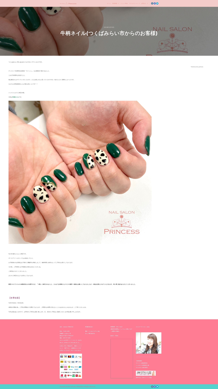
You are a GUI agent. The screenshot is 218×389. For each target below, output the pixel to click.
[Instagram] (152, 3)
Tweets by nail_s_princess (197, 66)
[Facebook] (155, 3)
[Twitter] (157, 3)
